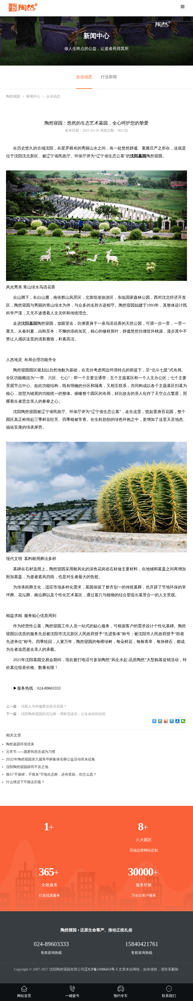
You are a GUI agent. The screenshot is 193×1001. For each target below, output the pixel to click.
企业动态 (84, 77)
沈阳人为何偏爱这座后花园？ (44, 706)
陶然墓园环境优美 (20, 744)
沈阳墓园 (29, 323)
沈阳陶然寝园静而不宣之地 (27, 767)
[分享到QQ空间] (160, 721)
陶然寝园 (13, 96)
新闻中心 (33, 96)
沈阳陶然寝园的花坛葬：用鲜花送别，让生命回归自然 (63, 714)
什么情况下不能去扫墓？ (25, 782)
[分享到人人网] (177, 721)
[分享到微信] (183, 721)
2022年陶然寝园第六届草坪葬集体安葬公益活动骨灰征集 (50, 759)
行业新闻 (109, 77)
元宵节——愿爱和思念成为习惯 (30, 752)
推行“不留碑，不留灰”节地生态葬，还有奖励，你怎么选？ (51, 774)
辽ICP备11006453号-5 (101, 969)
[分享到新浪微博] (166, 721)
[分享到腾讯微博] (172, 721)
